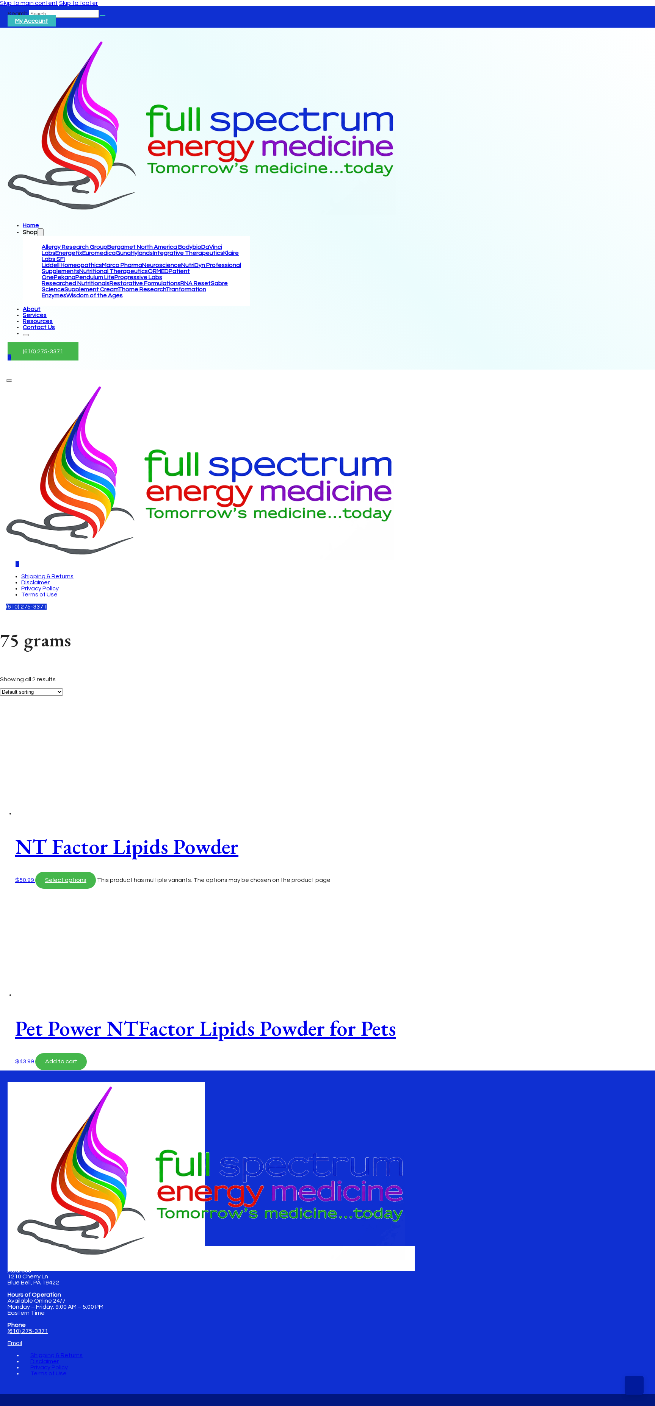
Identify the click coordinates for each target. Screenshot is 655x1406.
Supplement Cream (91, 289)
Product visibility (22, 688)
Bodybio (189, 247)
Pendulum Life (94, 277)
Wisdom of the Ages (94, 295)
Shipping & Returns (47, 576)
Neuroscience (161, 265)
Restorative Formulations (145, 283)
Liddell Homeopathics (72, 265)
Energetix (68, 253)
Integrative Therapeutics (188, 253)
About (32, 309)
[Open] (9, 380)
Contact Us (39, 327)
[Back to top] (634, 1385)
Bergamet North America (142, 247)
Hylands (142, 253)
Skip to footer (78, 3)
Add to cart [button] (61, 1061)
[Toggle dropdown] (41, 232)
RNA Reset (195, 283)
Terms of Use (39, 594)
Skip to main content (29, 3)
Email (15, 1343)
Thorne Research (142, 289)
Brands (10, 681)
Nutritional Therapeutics (113, 271)
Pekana (64, 277)
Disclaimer (35, 582)
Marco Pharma (122, 265)
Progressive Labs (138, 277)
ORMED (158, 271)
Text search (16, 674)
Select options (65, 880)
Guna (123, 253)
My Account (31, 21)
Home (31, 225)
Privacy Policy (40, 588)
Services (35, 315)
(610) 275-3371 (43, 351)
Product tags (18, 761)
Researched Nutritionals (76, 283)
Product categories (27, 725)
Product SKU (18, 782)
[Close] (26, 335)
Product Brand (20, 774)
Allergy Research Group (74, 247)
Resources (38, 321)
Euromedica (99, 253)
